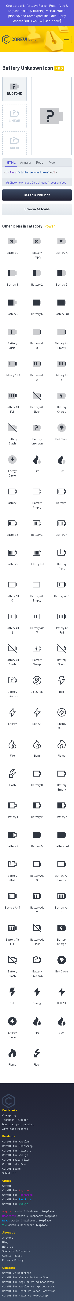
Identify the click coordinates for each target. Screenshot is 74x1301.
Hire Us (7, 1246)
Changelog (9, 1115)
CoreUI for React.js (16, 1150)
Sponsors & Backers (16, 1251)
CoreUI (6, 1186)
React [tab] (40, 162)
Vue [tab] (52, 162)
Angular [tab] (25, 162)
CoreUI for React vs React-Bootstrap (28, 1291)
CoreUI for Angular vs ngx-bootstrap (28, 1286)
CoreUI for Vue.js (15, 1155)
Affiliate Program (15, 1129)
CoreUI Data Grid (14, 1164)
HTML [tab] (11, 162)
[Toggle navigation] (66, 39)
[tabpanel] (37, 176)
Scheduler (9, 1173)
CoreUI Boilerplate (16, 1159)
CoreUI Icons (11, 1168)
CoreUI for (16, 1190)
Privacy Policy (13, 1260)
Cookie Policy (12, 1255)
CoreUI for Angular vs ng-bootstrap (28, 1282)
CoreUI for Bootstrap (17, 1146)
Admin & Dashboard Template (28, 1211)
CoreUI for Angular (16, 1141)
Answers (7, 1237)
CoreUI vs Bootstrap (16, 1273)
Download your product (18, 1124)
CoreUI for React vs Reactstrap (25, 1295)
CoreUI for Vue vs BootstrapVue (25, 1277)
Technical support (15, 1120)
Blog (5, 1242)
